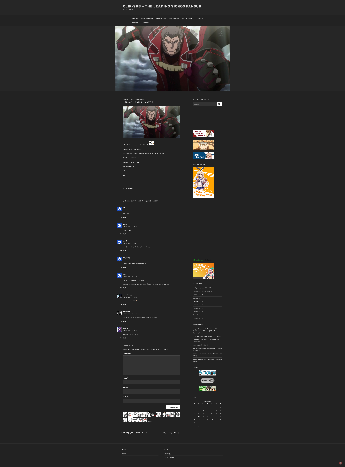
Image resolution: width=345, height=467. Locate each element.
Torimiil (125, 328)
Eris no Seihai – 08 (198, 301)
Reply (124, 217)
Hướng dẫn (135, 22)
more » (150, 422)
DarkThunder (139, 99)
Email (125, 387)
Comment (127, 353)
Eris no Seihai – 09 (198, 298)
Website (126, 397)
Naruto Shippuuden (147, 18)
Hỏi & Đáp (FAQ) (174, 18)
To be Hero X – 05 (206, 345)
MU (124, 171)
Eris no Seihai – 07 (198, 305)
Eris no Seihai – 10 (198, 294)
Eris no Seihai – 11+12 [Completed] (202, 291)
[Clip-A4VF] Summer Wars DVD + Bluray (209, 336)
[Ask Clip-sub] (203, 159)
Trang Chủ (135, 18)
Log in (124, 453)
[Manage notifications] (340, 463)
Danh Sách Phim (161, 18)
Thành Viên (199, 18)
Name (125, 378)
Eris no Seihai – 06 (198, 308)
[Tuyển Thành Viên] (203, 278)
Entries (168, 453)
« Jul (198, 426)
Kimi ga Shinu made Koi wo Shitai (202, 288)
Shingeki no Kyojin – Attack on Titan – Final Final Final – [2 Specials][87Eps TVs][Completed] (206, 331)
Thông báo (129, 188)
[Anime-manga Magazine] (203, 197)
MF (124, 175)
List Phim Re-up (187, 18)
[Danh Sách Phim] (203, 136)
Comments (169, 457)
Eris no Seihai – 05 (198, 311)
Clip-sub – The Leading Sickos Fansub (162, 6)
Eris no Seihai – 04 (198, 315)
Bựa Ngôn (146, 22)
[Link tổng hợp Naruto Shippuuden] (203, 149)
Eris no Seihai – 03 (198, 318)
